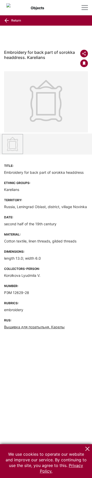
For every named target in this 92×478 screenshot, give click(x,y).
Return (15, 20)
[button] (87, 449)
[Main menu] (84, 8)
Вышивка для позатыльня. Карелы (34, 327)
